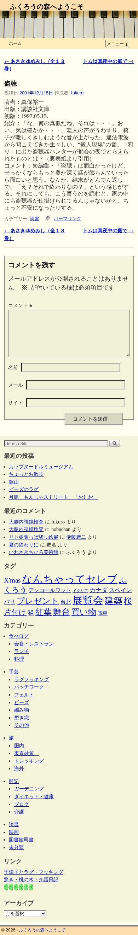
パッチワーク (31, 687)
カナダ (99, 590)
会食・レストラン (34, 644)
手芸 (14, 671)
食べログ (19, 636)
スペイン (120, 590)
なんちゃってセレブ (69, 579)
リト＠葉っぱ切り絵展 (33, 537)
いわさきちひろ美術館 (33, 552)
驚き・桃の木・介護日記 (31, 879)
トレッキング (29, 761)
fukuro (77, 92)
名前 (13, 366)
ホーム (15, 43)
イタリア (80, 591)
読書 (34, 218)
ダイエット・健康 (34, 796)
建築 (113, 601)
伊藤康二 (76, 537)
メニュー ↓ (117, 43)
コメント (20, 305)
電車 (103, 613)
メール (15, 384)
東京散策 (26, 753)
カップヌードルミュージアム (41, 466)
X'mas (12, 580)
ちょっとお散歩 (26, 474)
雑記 (14, 781)
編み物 (21, 710)
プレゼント (38, 601)
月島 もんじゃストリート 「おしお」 (53, 497)
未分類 (16, 847)
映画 (14, 832)
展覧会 (88, 600)
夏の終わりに (24, 545)
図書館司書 (21, 839)
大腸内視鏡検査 (26, 522)
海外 (19, 768)
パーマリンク (67, 218)
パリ (9, 602)
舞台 (61, 611)
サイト (15, 402)
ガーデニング (29, 788)
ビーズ (21, 702)
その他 (21, 725)
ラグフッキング (31, 679)
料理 (19, 659)
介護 (19, 811)
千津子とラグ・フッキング (33, 872)
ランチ (21, 651)
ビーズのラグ (24, 489)
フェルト (24, 694)
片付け (15, 612)
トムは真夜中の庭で (108, 60)
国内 (19, 745)
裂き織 (21, 717)
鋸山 (14, 482)
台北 (66, 602)
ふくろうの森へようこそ (47, 6)
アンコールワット (50, 590)
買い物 (83, 611)
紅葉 (43, 612)
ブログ (21, 804)
